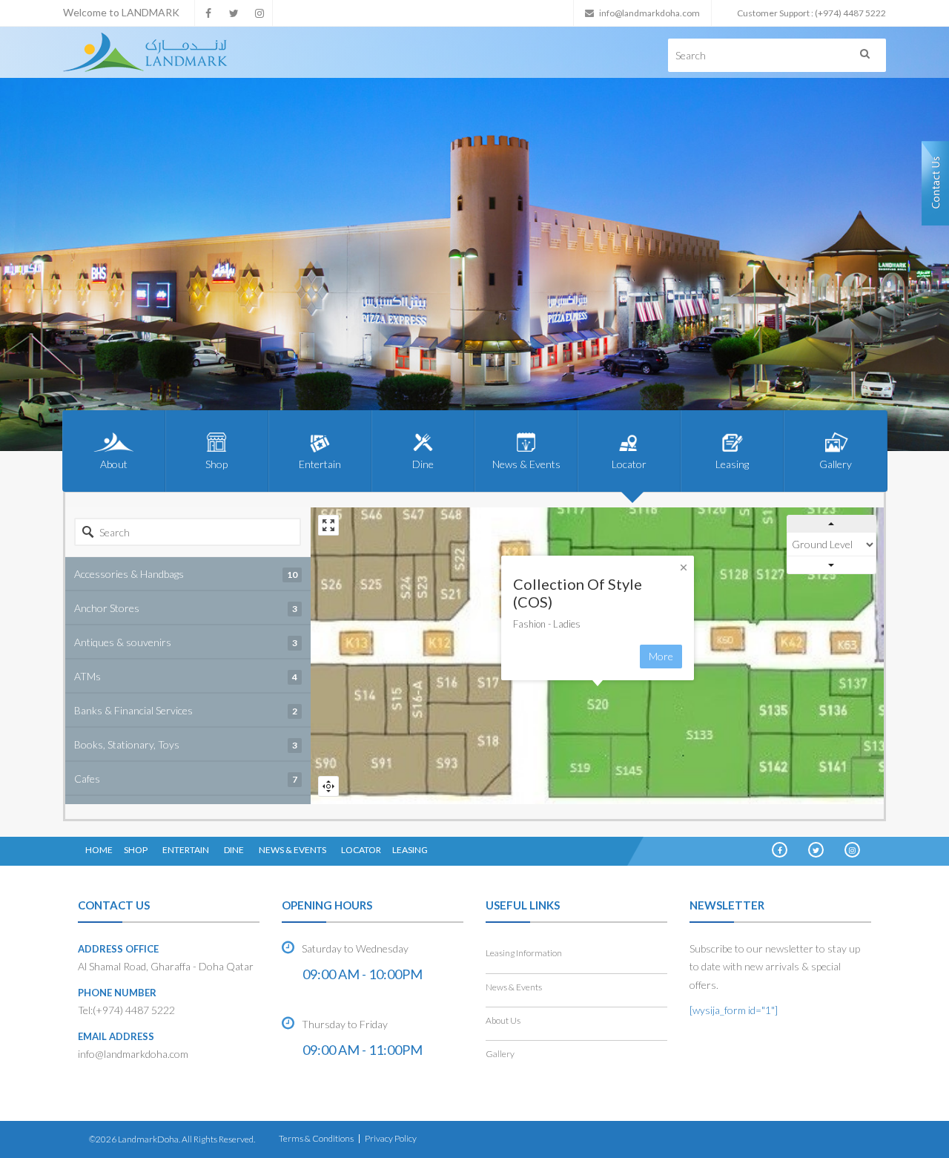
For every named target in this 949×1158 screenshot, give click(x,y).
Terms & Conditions (316, 1138)
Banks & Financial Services (185, 710)
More (661, 656)
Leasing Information (524, 952)
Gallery (835, 464)
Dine (423, 464)
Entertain (320, 464)
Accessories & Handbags (185, 574)
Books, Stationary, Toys (185, 744)
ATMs (185, 676)
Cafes (185, 778)
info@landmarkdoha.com (649, 13)
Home (99, 849)
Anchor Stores (185, 608)
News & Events (526, 464)
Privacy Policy (391, 1138)
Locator (629, 464)
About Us (503, 1020)
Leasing (732, 464)
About (114, 464)
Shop (216, 464)
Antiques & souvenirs (185, 642)
